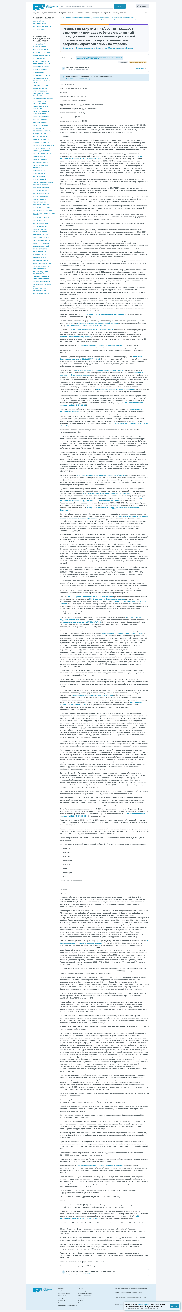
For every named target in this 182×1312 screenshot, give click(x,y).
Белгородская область (41, 55)
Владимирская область (41, 61)
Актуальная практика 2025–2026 (79, 1274)
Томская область (39, 255)
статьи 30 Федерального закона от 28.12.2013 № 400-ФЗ (99, 370)
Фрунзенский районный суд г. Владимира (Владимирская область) (98, 48)
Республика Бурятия (40, 185)
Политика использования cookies (124, 1294)
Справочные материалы (85, 1293)
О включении (86, 17)
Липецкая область (40, 134)
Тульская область (39, 257)
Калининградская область (43, 98)
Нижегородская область (42, 148)
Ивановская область (40, 88)
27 (137, 498)
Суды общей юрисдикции (73, 17)
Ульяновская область (41, 266)
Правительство (83, 13)
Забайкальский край (40, 85)
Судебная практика (49, 13)
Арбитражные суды (40, 24)
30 (83, 493)
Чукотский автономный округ (42, 285)
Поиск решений (39, 29)
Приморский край (39, 171)
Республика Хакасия (40, 223)
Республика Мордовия (41, 208)
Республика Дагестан (41, 188)
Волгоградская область (42, 64)
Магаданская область (41, 137)
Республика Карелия (40, 196)
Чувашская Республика (41, 282)
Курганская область (40, 125)
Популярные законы (67, 13)
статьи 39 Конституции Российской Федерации (103, 314)
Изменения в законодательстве (67, 1305)
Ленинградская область (42, 131)
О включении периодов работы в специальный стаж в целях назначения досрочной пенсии (119, 19)
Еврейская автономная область (41, 81)
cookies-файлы (143, 1304)
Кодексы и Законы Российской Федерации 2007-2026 (131, 1297)
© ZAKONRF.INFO (120, 1304)
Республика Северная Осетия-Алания (44, 214)
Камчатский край (39, 104)
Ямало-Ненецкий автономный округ (40, 289)
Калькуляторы (82, 1291)
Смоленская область (41, 243)
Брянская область (39, 58)
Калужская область (40, 101)
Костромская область (41, 117)
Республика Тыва (39, 220)
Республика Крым (39, 202)
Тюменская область (40, 260)
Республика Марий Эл (41, 205)
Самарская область (40, 232)
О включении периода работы (100, 17)
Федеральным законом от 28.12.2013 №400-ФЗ (97, 323)
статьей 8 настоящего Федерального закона (115, 389)
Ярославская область (41, 293)
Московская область (41, 139)
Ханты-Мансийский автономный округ (40, 272)
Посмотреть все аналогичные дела (80, 79)
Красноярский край (40, 122)
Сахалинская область (41, 237)
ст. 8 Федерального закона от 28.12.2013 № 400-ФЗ (91, 329)
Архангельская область (41, 50)
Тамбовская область (40, 249)
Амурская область (39, 47)
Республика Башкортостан (43, 182)
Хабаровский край (39, 269)
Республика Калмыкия (41, 193)
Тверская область (39, 252)
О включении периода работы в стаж (122, 17)
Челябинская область (41, 276)
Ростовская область (40, 226)
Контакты (81, 1298)
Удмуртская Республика (42, 263)
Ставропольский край (41, 246)
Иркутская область (40, 91)
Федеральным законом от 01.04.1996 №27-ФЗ (81, 622)
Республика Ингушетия (41, 191)
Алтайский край (39, 44)
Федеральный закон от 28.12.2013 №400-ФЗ (86, 325)
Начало (62, 17)
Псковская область (40, 173)
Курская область (39, 128)
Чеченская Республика (41, 279)
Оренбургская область (41, 159)
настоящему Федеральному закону (75, 337)
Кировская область (40, 114)
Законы (80, 1288)
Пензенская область (40, 165)
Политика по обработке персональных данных (128, 1292)
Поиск (120, 6)
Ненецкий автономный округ (44, 145)
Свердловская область (41, 240)
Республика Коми (39, 199)
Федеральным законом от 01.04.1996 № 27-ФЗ (122, 633)
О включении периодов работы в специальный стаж (75, 19)
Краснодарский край (41, 119)
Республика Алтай (39, 179)
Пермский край (38, 168)
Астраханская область (41, 52)
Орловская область (40, 162)
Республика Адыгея (40, 176)
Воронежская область (41, 69)
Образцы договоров (84, 1295)
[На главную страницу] (45, 7)
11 (90, 599)
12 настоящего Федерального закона (109, 599)
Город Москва (38, 72)
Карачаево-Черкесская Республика (41, 107)
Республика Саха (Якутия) (42, 210)
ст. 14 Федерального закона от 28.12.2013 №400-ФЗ (90, 597)
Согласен (174, 1306)
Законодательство (120, 13)
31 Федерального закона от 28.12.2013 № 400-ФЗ (107, 493)
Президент (95, 13)
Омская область (39, 156)
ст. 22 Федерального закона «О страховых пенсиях (100, 345)
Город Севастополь (40, 78)
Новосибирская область (42, 154)
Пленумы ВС (106, 13)
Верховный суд (38, 21)
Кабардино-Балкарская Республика (41, 94)
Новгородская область (41, 151)
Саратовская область (41, 235)
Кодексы (36, 13)
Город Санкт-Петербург (41, 75)
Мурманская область (41, 142)
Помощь (143, 6)
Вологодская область (41, 67)
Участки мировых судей (42, 27)
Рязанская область (40, 229)
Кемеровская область (41, 111)
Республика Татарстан (41, 218)
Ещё (145, 13)
